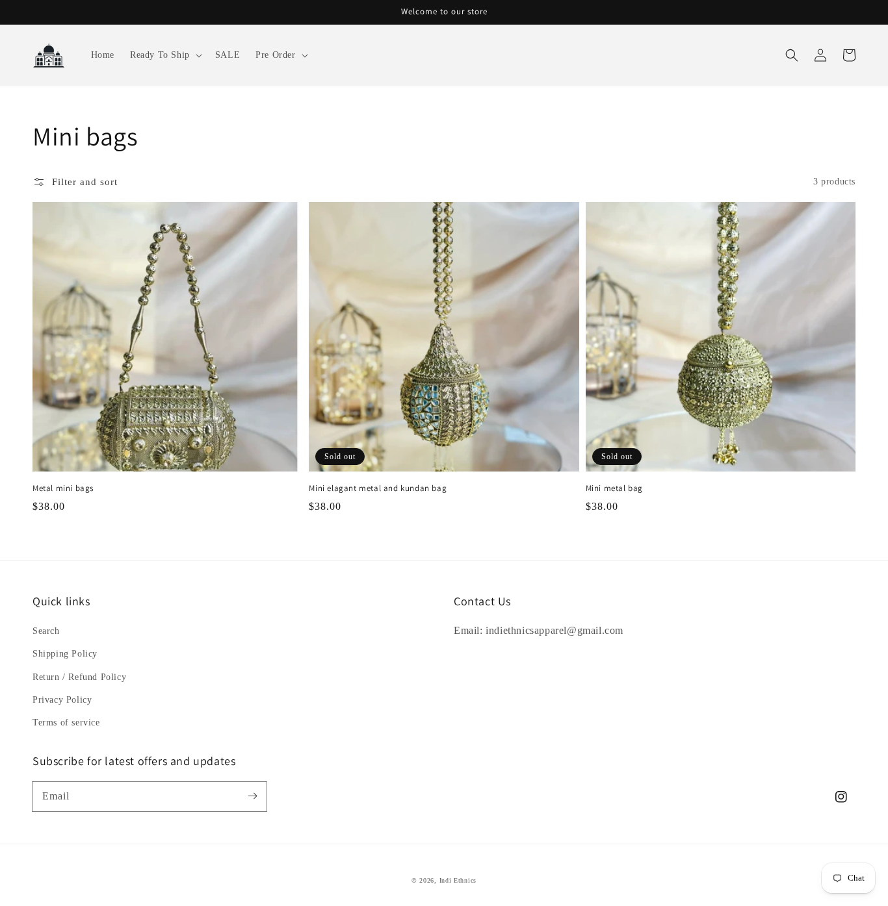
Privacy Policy (62, 700)
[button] (164, 55)
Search (46, 631)
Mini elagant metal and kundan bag (378, 488)
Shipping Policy (65, 654)
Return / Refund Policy (79, 677)
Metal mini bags (63, 488)
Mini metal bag (614, 488)
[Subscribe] (252, 796)
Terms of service (66, 722)
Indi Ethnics (458, 880)
